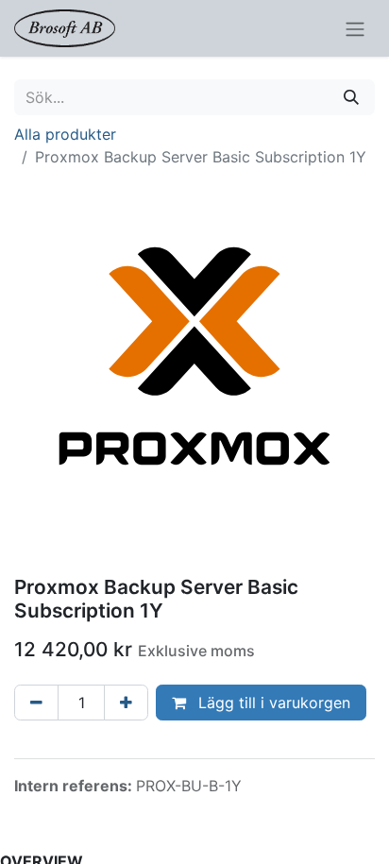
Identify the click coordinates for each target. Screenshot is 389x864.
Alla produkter (65, 134)
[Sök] (351, 97)
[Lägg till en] (126, 702)
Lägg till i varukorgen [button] (272, 702)
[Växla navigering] (355, 28)
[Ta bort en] (36, 702)
